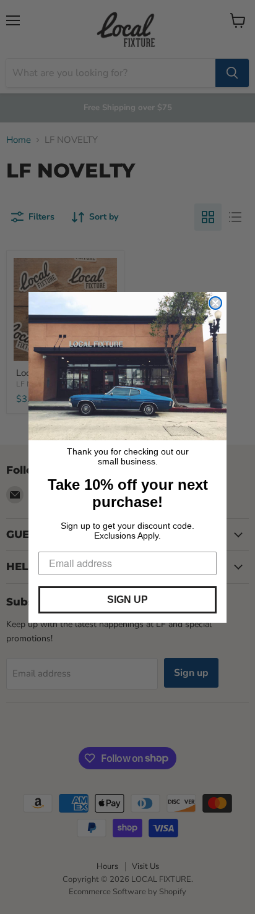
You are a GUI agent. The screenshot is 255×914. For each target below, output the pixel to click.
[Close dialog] (215, 303)
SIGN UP (127, 599)
